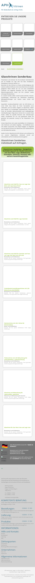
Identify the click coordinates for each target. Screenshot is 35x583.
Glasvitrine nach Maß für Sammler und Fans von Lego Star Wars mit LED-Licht (17, 254)
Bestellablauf (4, 535)
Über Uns (3, 552)
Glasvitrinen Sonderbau (15, 69)
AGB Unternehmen (5, 560)
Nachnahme (4, 545)
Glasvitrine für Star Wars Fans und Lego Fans (17, 427)
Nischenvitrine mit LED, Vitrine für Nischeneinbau (14, 324)
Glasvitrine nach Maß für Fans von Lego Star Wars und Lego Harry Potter (17, 185)
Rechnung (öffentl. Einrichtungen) (9, 546)
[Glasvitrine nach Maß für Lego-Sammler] (17, 207)
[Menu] (31, 49)
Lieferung (3, 537)
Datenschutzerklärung (6, 561)
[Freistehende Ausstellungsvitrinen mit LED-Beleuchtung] (17, 277)
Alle (2, 69)
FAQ (2, 538)
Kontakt (3, 533)
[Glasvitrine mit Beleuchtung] (17, 381)
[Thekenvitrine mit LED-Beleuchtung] (17, 346)
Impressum (4, 553)
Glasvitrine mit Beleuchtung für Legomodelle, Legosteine (13, 393)
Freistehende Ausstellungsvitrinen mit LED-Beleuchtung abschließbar (17, 289)
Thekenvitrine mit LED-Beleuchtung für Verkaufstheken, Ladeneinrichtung (15, 358)
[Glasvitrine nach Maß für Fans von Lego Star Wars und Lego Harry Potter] (17, 173)
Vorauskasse (4, 543)
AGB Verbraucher (5, 558)
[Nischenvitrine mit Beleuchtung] (17, 312)
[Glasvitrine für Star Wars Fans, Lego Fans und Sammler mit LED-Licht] (17, 416)
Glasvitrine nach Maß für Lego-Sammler (16, 219)
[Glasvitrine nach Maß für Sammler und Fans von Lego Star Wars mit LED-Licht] (17, 242)
